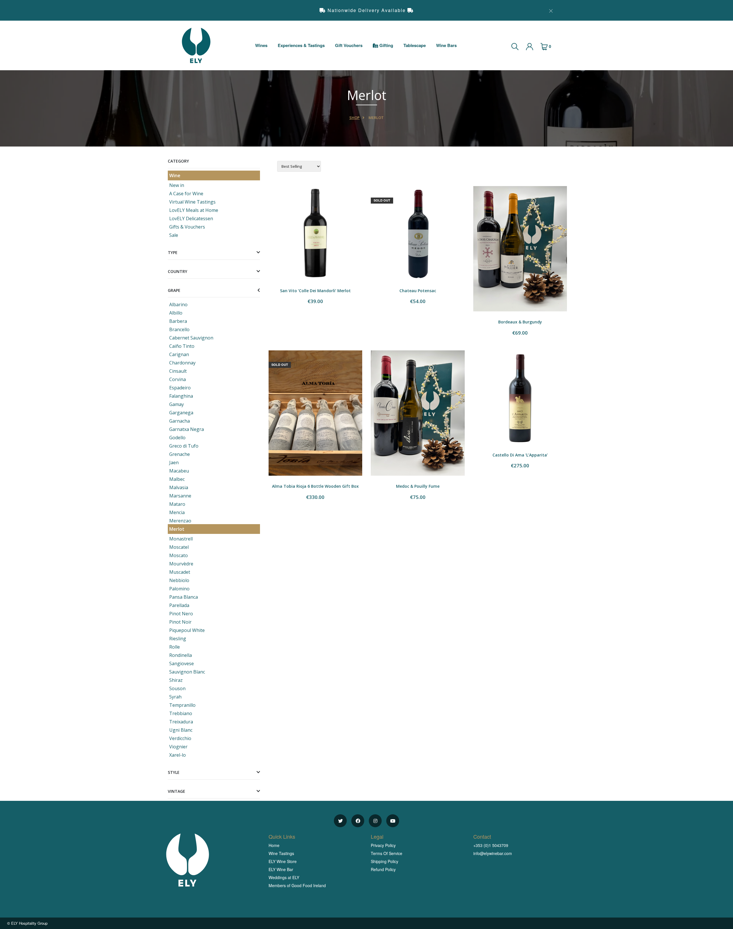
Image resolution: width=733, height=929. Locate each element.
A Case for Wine (186, 193)
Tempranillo (182, 705)
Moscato (178, 555)
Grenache (179, 454)
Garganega (181, 412)
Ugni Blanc (180, 730)
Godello (177, 437)
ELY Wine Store (283, 861)
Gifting (385, 45)
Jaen (174, 462)
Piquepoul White (187, 630)
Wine (174, 175)
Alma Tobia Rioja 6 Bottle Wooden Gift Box (315, 486)
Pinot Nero (181, 613)
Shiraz (176, 680)
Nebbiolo (179, 580)
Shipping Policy (384, 861)
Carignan (179, 354)
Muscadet (179, 572)
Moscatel (179, 547)
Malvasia (178, 487)
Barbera (178, 321)
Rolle (174, 647)
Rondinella (180, 655)
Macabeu (179, 471)
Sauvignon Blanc (187, 672)
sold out (382, 200)
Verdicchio (180, 738)
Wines (261, 45)
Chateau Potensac (417, 290)
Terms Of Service (386, 853)
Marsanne (180, 496)
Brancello (179, 329)
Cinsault (178, 371)
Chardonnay (182, 363)
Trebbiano (180, 713)
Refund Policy (383, 869)
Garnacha (179, 421)
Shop (354, 117)
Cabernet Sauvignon (191, 338)
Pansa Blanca (183, 597)
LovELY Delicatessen (191, 218)
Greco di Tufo (183, 446)
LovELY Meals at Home (193, 210)
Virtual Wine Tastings (192, 202)
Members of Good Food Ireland (297, 885)
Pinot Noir (180, 622)
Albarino (178, 304)
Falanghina (181, 396)
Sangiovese (181, 663)
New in (176, 185)
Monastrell (181, 539)
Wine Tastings (281, 853)
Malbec (177, 479)
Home (274, 845)
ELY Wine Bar (281, 869)
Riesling (177, 638)
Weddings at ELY (284, 877)
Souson (177, 688)
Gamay (176, 404)
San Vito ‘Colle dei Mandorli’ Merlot (315, 290)
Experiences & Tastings (301, 45)
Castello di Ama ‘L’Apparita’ (520, 455)
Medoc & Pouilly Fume (418, 486)
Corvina (177, 379)
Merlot (176, 529)
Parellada (179, 605)
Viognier (178, 746)
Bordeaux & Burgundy (520, 322)
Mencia (177, 512)
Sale (173, 235)
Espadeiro (180, 388)
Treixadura (181, 722)
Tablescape (414, 45)
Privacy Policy (383, 845)
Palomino (179, 588)
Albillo (175, 313)
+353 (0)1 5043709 (490, 845)
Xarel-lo (177, 755)
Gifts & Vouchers (187, 227)
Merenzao (180, 521)
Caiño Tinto (181, 346)
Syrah (175, 697)
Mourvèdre (181, 564)
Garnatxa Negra (186, 429)
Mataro (177, 504)
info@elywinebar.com (492, 853)
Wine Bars (446, 45)
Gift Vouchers (348, 45)
